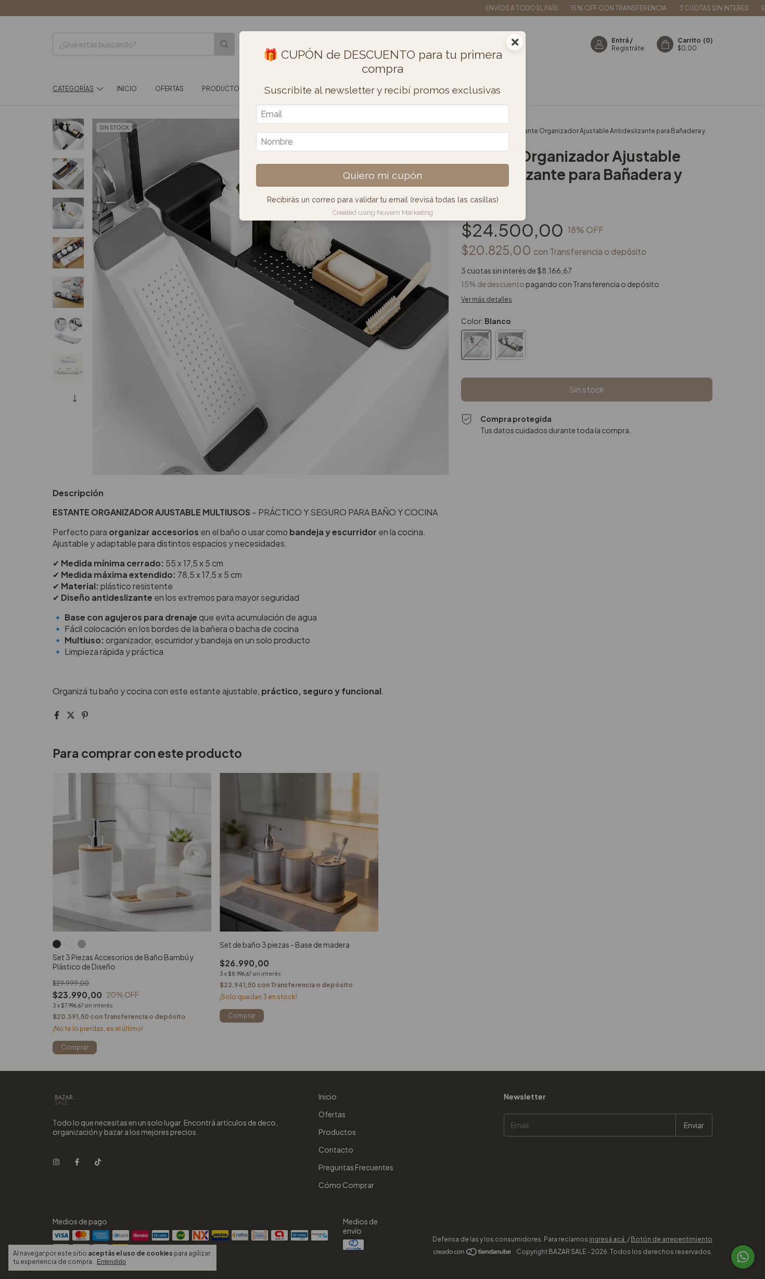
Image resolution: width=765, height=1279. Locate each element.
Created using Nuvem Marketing (383, 212)
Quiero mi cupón (382, 175)
